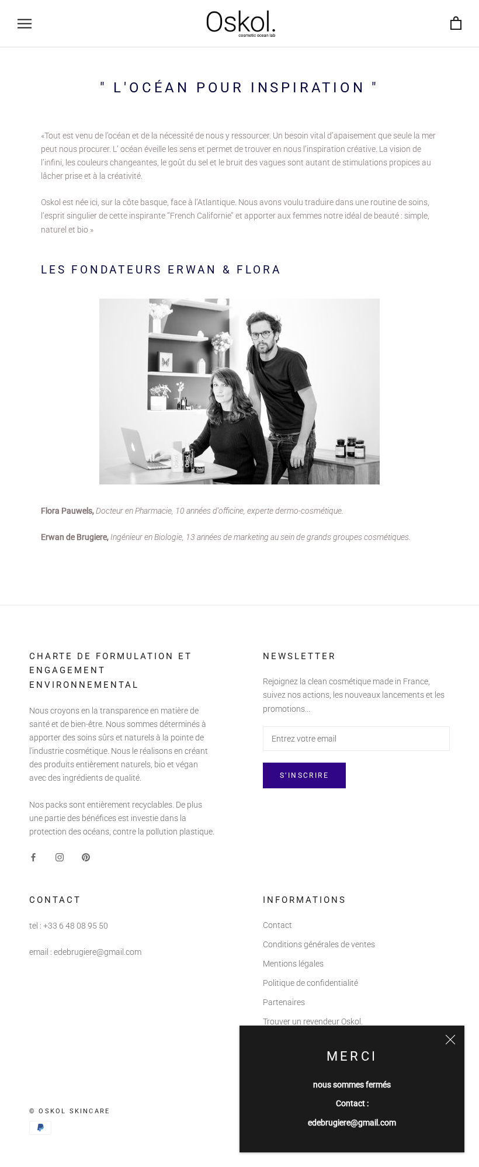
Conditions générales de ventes (319, 944)
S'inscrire (304, 775)
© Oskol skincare (69, 1111)
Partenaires (284, 1002)
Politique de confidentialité (310, 983)
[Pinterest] (86, 857)
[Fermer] (450, 1039)
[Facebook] (33, 857)
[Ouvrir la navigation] (25, 24)
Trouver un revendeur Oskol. (313, 1021)
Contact (277, 925)
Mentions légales (293, 963)
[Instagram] (59, 857)
